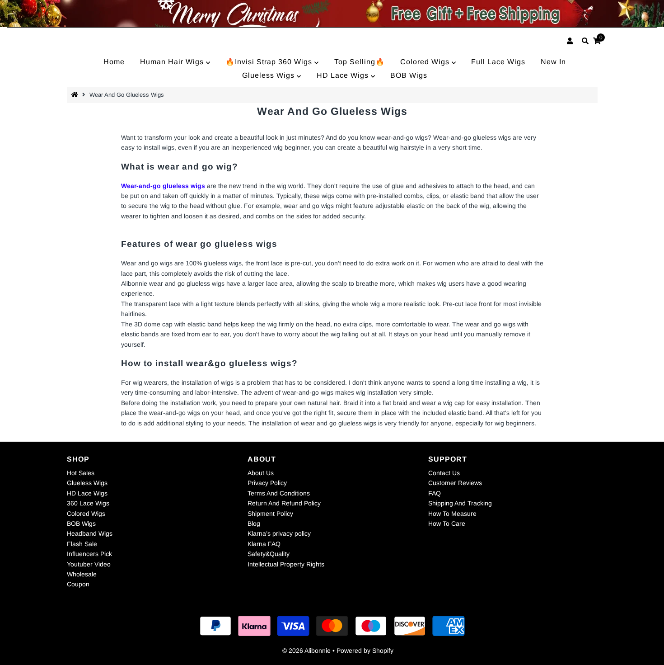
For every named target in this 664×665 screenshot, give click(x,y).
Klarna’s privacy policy (279, 533)
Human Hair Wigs (173, 62)
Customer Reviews (455, 482)
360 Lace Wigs (88, 503)
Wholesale (82, 574)
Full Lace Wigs (498, 62)
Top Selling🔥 (359, 62)
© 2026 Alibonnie (306, 650)
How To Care (446, 523)
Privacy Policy (267, 482)
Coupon (78, 584)
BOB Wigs (408, 75)
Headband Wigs (89, 533)
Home (114, 62)
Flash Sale (82, 543)
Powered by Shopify (365, 650)
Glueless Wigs (269, 75)
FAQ (434, 493)
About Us (261, 472)
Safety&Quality (269, 553)
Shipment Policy (270, 513)
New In (553, 62)
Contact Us (444, 472)
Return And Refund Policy (284, 503)
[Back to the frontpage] (75, 94)
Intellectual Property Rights (286, 564)
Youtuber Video (89, 564)
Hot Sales (80, 472)
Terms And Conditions (279, 493)
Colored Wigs (426, 62)
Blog (254, 523)
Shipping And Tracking (460, 503)
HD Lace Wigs (344, 75)
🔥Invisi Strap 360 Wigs (269, 62)
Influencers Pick (89, 553)
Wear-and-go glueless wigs (163, 185)
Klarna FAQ (264, 543)
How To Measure (452, 513)
